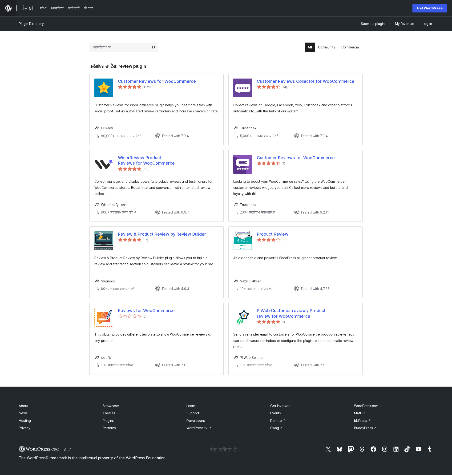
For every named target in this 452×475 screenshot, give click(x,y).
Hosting (25, 421)
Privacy (24, 428)
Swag (276, 428)
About (23, 406)
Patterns (109, 428)
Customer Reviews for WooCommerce (157, 81)
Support (192, 413)
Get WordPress (430, 8)
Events (275, 413)
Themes (109, 413)
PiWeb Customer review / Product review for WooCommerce (291, 313)
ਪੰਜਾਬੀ (67, 450)
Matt (359, 413)
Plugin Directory (31, 24)
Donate (278, 421)
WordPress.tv (198, 428)
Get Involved (280, 406)
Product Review (272, 234)
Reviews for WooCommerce (146, 310)
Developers (195, 421)
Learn (190, 406)
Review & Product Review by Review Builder (162, 234)
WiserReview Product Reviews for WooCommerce (146, 160)
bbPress (362, 421)
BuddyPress (365, 428)
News (23, 413)
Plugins (108, 421)
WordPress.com (368, 406)
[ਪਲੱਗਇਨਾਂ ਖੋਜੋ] (153, 47)
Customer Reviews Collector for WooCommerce (305, 81)
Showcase (111, 406)
